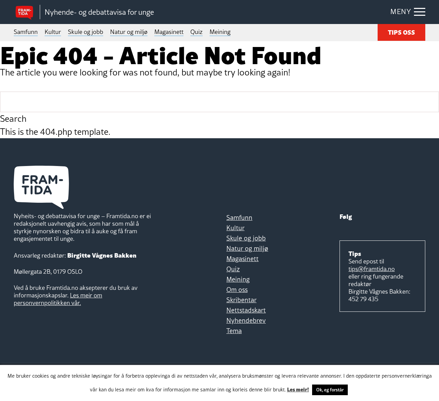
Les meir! (298, 389)
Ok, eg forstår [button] (330, 390)
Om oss (237, 289)
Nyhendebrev (246, 320)
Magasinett (168, 31)
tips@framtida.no (371, 268)
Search (13, 118)
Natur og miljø (128, 31)
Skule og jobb (85, 31)
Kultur (53, 31)
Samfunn (26, 31)
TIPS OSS (401, 31)
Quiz (196, 31)
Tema (234, 330)
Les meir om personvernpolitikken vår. (58, 299)
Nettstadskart (246, 310)
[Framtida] (27, 12)
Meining (220, 31)
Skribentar (241, 299)
